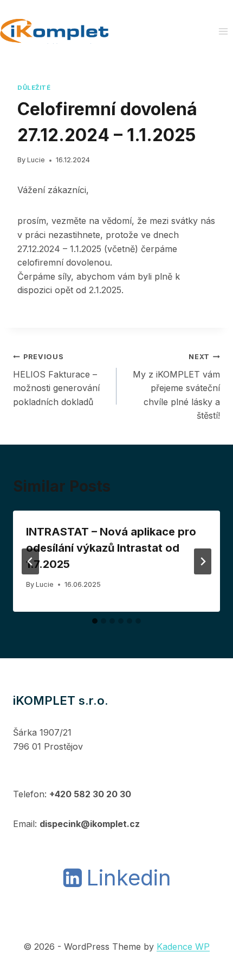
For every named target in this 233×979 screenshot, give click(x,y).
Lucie (36, 160)
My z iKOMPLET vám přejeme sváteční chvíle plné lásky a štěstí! (176, 387)
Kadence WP (183, 946)
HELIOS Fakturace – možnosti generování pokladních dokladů (56, 380)
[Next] (202, 561)
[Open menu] (223, 31)
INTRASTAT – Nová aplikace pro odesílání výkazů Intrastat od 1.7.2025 (111, 548)
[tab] (95, 621)
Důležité (33, 87)
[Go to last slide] (30, 561)
